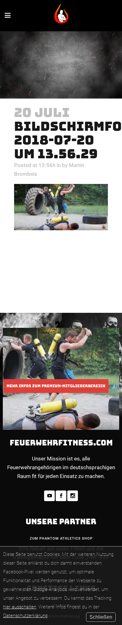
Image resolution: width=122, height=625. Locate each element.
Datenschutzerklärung (25, 615)
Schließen (100, 617)
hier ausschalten (19, 607)
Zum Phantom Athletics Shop (61, 538)
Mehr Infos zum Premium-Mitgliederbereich (56, 386)
